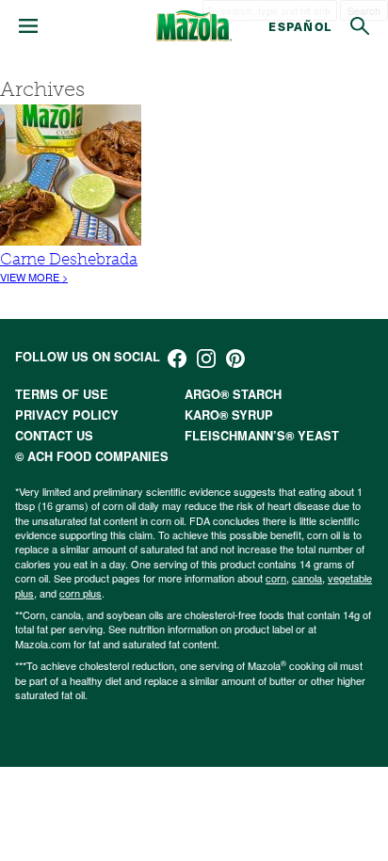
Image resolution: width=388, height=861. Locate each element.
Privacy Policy (67, 415)
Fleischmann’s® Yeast (262, 435)
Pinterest (235, 358)
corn (276, 577)
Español (299, 26)
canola (307, 577)
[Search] (359, 26)
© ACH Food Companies (92, 456)
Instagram (206, 358)
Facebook (177, 358)
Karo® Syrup (229, 415)
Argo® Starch (233, 394)
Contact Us (54, 435)
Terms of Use (61, 394)
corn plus (80, 592)
